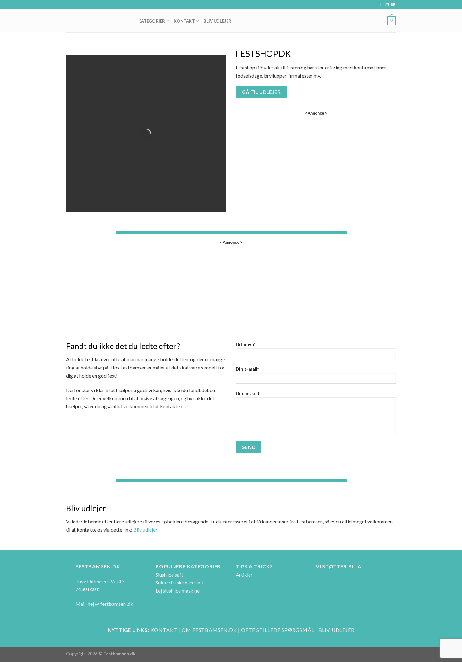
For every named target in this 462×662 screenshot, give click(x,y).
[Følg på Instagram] (387, 5)
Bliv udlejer (145, 530)
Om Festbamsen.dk (209, 630)
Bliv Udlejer (217, 21)
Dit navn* (246, 344)
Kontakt (184, 21)
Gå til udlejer (261, 92)
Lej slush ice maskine (178, 591)
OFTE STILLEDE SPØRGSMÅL (277, 630)
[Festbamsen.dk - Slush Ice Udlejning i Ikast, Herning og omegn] (97, 21)
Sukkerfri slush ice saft (180, 582)
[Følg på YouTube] (393, 5)
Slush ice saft (169, 574)
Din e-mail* (247, 369)
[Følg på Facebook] (381, 5)
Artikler (244, 574)
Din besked (247, 393)
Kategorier (151, 21)
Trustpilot (74, 4)
